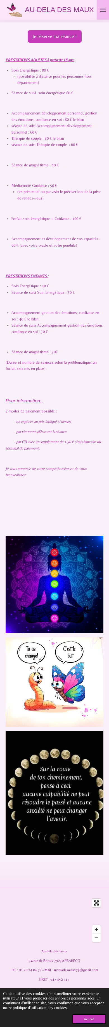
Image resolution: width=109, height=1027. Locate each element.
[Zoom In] (96, 929)
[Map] (54, 920)
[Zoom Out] (96, 938)
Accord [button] (89, 1019)
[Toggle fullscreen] (96, 903)
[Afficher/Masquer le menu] (103, 10)
